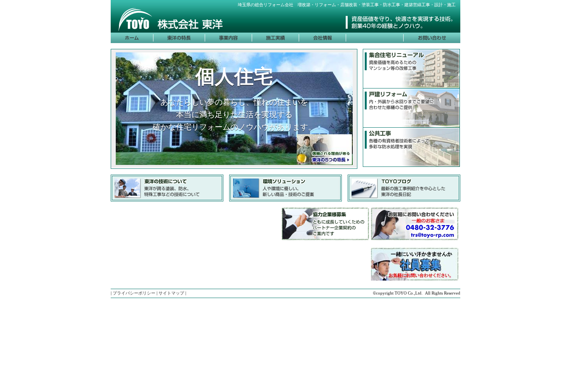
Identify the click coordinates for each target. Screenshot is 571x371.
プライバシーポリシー (134, 293)
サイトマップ (171, 293)
